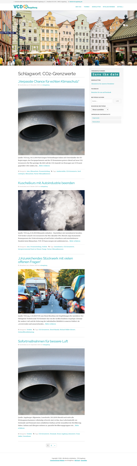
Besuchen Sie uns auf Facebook (101, 92)
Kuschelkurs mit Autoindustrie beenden (46, 183)
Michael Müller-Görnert (67, 329)
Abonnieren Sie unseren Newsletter (102, 84)
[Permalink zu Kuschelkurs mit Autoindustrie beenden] (51, 210)
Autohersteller (61, 171)
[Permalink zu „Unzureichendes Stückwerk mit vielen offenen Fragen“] (51, 291)
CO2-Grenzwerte (71, 171)
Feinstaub (53, 434)
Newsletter (96, 6)
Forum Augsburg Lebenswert (66, 434)
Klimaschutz (34, 171)
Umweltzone (27, 436)
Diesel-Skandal (54, 329)
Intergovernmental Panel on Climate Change (32, 249)
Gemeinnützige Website (57, 460)
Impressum (95, 118)
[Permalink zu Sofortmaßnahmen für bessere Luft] (51, 381)
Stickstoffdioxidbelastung (26, 332)
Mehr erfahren (44, 166)
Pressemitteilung (44, 171)
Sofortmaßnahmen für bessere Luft (43, 341)
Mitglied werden (109, 6)
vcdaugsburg (45, 85)
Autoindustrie (58, 247)
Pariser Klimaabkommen (42, 174)
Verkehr (44, 247)
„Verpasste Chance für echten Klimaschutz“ (48, 81)
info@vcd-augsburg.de (76, 1)
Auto (28, 171)
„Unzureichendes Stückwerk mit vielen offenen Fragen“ (45, 260)
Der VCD (78, 6)
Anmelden (84, 460)
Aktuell (120, 6)
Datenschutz (96, 122)
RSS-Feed (77, 460)
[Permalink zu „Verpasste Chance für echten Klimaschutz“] (51, 122)
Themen (86, 6)
